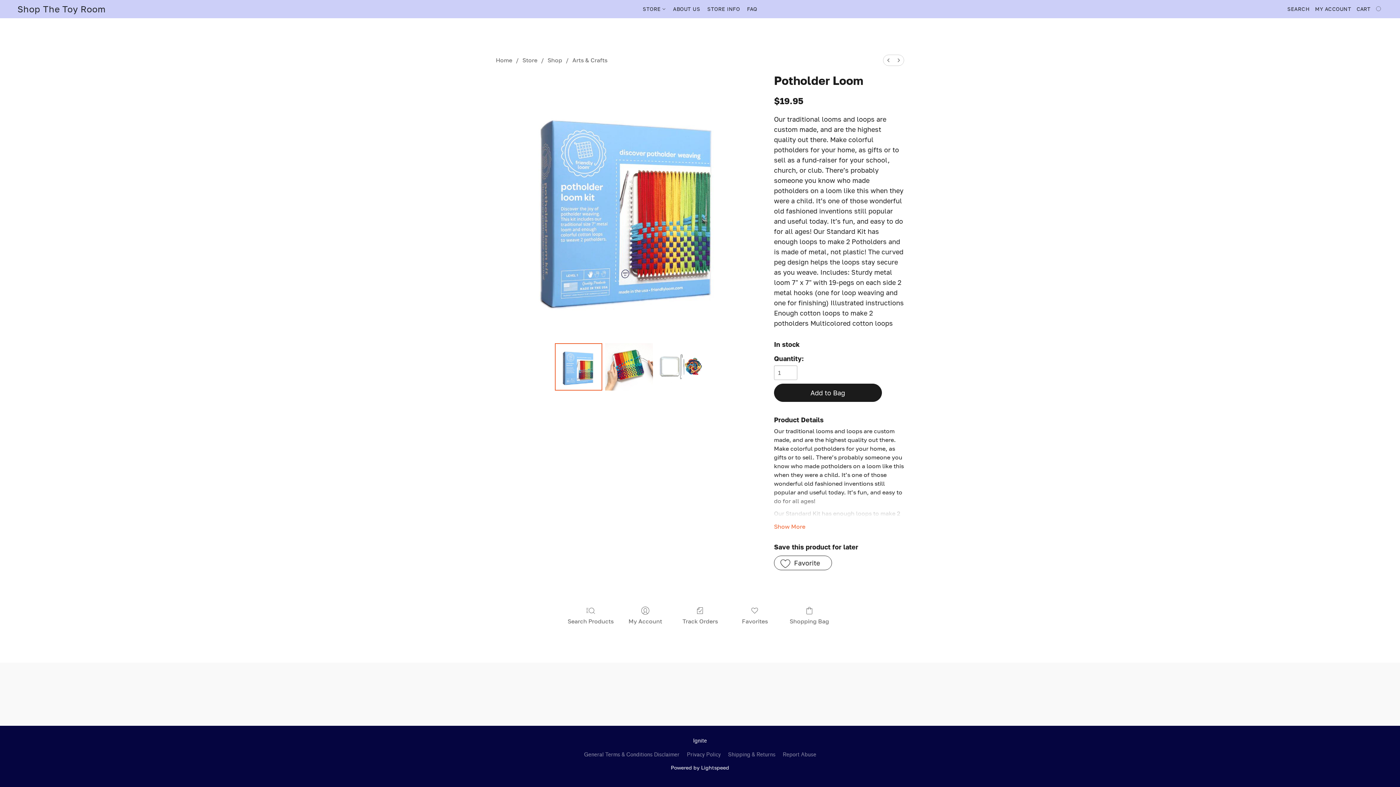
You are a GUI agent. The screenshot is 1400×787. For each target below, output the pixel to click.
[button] (62, 9)
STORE (652, 9)
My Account (645, 621)
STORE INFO (723, 9)
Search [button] (1298, 9)
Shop (555, 60)
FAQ (752, 9)
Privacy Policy (704, 755)
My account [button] (1333, 9)
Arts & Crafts (589, 60)
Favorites (755, 621)
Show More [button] (789, 526)
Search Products (591, 621)
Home (504, 60)
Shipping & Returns (751, 755)
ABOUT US (686, 9)
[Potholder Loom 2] (679, 367)
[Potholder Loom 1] (629, 367)
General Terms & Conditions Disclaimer (632, 755)
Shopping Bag (809, 621)
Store (529, 60)
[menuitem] (888, 60)
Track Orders (700, 621)
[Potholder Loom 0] (578, 367)
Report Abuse (799, 755)
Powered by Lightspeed (700, 767)
